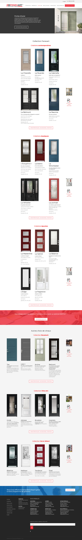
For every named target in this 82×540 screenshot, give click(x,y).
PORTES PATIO (21, 508)
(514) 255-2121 (33, 505)
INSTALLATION (45, 5)
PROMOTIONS (53, 5)
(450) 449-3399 (63, 513)
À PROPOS (27, 5)
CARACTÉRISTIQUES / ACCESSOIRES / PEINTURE (41, 127)
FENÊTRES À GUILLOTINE (23, 502)
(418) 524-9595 (48, 505)
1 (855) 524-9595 (71, 1)
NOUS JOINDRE (60, 5)
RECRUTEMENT (9, 510)
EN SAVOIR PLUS (70, 490)
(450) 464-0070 (63, 505)
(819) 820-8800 (33, 513)
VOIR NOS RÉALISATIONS (21, 27)
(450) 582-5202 (48, 513)
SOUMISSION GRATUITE (69, 5)
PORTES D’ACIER (21, 507)
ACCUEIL (8, 499)
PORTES (39, 5)
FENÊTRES (33, 5)
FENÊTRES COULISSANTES (23, 504)
